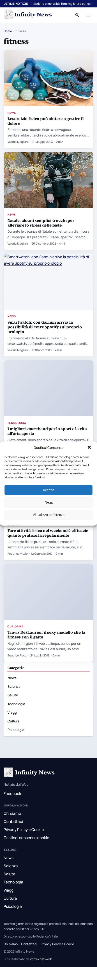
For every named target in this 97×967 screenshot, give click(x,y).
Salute (12, 695)
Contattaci (13, 821)
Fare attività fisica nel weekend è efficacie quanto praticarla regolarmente (47, 533)
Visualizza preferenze (49, 515)
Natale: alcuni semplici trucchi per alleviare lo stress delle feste (40, 223)
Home (8, 31)
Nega (49, 502)
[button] (89, 447)
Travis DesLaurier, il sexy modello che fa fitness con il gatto (46, 634)
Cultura (13, 721)
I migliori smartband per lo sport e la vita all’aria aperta (47, 431)
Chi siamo (12, 813)
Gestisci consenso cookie (26, 837)
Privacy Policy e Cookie (24, 829)
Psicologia (15, 729)
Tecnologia (16, 422)
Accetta (48, 490)
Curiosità (15, 626)
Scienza (14, 686)
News (11, 112)
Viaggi (12, 712)
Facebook (12, 793)
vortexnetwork (41, 959)
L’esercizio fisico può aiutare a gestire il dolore (45, 121)
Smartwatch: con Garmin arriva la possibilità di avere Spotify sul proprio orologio (44, 326)
